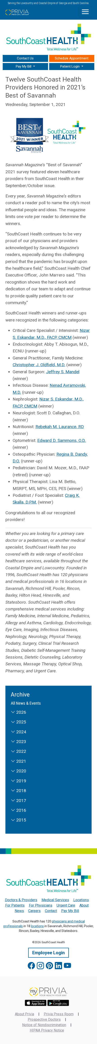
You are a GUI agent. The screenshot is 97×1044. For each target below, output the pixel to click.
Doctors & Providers (21, 900)
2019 (20, 781)
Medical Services (55, 900)
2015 (20, 820)
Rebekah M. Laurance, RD (59, 426)
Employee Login (48, 952)
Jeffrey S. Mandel (62, 371)
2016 (20, 810)
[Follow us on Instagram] (40, 965)
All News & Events (26, 703)
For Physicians (40, 905)
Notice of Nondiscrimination (44, 1025)
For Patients (15, 905)
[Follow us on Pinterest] (49, 965)
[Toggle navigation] (85, 12)
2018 (20, 790)
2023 (20, 741)
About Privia (24, 1014)
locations (37, 926)
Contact (51, 911)
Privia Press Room (59, 1014)
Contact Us (25, 58)
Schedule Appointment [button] (71, 58)
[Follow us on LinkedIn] (58, 965)
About (84, 905)
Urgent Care (66, 905)
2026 (20, 712)
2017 (20, 800)
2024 (20, 731)
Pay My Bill (70, 911)
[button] (25, 66)
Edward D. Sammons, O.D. (61, 440)
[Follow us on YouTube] (67, 965)
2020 (20, 771)
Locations (81, 900)
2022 (20, 751)
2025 (20, 722)
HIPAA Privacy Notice (47, 1030)
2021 (20, 761)
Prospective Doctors (44, 1019)
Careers (34, 911)
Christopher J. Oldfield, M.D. (39, 364)
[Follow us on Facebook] (31, 965)
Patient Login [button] (70, 66)
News (19, 911)
